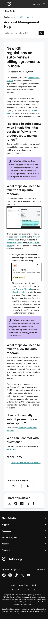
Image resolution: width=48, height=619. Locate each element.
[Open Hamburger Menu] (3, 4)
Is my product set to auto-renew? (25, 463)
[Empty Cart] (43, 4)
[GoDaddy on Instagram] (10, 576)
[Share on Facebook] (16, 503)
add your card (20, 237)
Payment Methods (24, 289)
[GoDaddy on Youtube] (29, 576)
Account (5, 544)
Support (5, 524)
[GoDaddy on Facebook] (4, 576)
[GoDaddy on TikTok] (16, 576)
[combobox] (21, 33)
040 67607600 (13, 449)
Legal (13, 585)
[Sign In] (38, 4)
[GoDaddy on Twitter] (22, 576)
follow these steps (19, 292)
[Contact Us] (33, 4)
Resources (6, 531)
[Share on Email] (10, 503)
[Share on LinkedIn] (22, 503)
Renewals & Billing (14, 243)
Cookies (34, 585)
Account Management (23, 17)
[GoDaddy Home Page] (12, 559)
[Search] (41, 33)
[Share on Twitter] (28, 503)
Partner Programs (9, 537)
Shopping (6, 550)
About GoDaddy (9, 518)
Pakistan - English (10, 570)
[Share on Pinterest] (34, 503)
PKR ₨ (40, 570)
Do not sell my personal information (24, 590)
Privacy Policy (23, 585)
